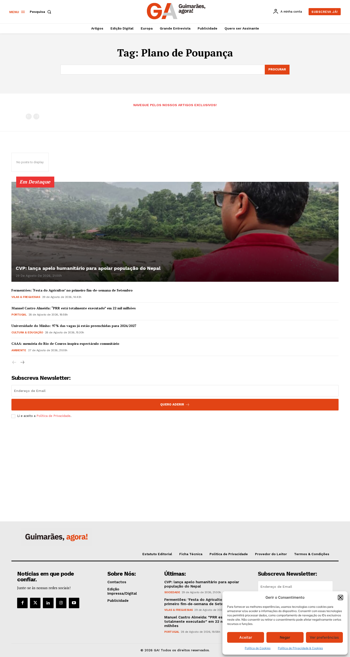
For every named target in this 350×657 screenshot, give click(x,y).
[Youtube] (74, 603)
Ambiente (18, 350)
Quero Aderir (172, 404)
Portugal (18, 314)
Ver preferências (324, 637)
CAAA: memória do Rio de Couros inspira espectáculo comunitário (65, 343)
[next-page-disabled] (36, 116)
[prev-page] (29, 116)
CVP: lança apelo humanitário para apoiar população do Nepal (88, 268)
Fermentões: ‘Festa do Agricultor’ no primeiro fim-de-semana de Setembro (72, 290)
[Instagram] (61, 603)
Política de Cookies (257, 648)
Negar (285, 637)
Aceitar (245, 637)
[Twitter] (35, 603)
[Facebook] (22, 603)
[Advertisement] (175, 457)
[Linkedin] (48, 603)
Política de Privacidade (53, 416)
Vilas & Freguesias (25, 297)
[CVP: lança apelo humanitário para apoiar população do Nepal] (175, 232)
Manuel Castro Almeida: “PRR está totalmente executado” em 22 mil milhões (73, 308)
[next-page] (22, 363)
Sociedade (172, 592)
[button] (340, 597)
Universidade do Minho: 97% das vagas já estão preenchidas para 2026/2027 (73, 325)
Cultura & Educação (27, 332)
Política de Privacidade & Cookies (300, 648)
